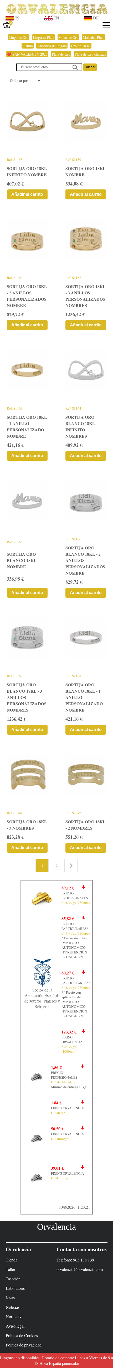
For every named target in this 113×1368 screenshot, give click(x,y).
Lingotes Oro (18, 37)
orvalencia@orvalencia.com (79, 1269)
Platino (27, 45)
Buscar (90, 67)
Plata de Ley (61, 54)
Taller (10, 1269)
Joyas (10, 1297)
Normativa (14, 1316)
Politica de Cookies (22, 1335)
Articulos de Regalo (52, 45)
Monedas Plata (93, 37)
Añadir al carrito (27, 194)
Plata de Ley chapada (90, 54)
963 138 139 (83, 1260)
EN (56, 17)
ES (16, 17)
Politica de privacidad (24, 1345)
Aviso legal (15, 1326)
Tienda (11, 1260)
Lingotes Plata (43, 37)
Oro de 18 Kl (81, 45)
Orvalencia (56, 1227)
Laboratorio (15, 1288)
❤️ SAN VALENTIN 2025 (27, 54)
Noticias (12, 1307)
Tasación (13, 1278)
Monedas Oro (68, 37)
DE (96, 17)
